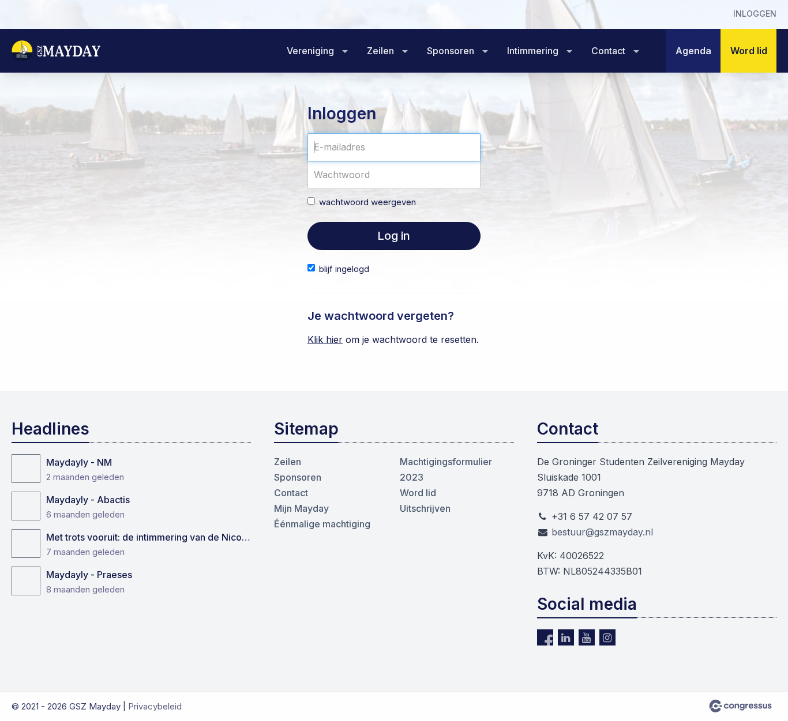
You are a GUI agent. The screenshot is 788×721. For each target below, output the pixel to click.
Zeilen (380, 50)
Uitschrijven (425, 508)
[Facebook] (545, 637)
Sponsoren (450, 50)
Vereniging (310, 50)
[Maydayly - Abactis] (26, 506)
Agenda (693, 50)
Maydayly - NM (79, 462)
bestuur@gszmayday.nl (602, 532)
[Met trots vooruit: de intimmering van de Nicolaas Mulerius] (26, 543)
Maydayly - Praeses (89, 574)
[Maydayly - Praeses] (26, 581)
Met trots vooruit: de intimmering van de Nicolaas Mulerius (148, 537)
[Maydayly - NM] (26, 468)
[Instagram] (607, 637)
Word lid (748, 50)
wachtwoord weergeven (367, 202)
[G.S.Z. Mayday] (58, 51)
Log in (393, 236)
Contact (608, 50)
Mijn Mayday (301, 508)
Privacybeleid (155, 706)
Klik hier (325, 339)
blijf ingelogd (344, 268)
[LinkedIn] (566, 637)
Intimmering (532, 50)
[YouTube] (587, 637)
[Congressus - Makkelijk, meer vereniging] (740, 706)
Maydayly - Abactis (88, 499)
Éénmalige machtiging (322, 524)
